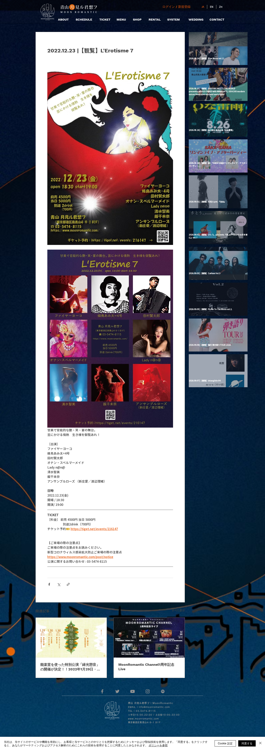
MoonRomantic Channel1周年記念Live (146, 666)
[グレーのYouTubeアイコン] (132, 691)
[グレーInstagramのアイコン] (147, 691)
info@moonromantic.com (154, 707)
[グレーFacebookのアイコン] (102, 691)
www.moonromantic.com (143, 719)
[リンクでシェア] (68, 584)
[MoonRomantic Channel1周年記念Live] (149, 638)
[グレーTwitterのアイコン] (117, 691)
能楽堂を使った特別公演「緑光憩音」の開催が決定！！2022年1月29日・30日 (70, 667)
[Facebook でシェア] (49, 584)
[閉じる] (260, 743)
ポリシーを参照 (158, 745)
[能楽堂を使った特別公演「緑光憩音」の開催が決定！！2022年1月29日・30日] (71, 638)
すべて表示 (178, 610)
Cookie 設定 (225, 743)
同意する (247, 743)
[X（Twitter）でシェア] (59, 584)
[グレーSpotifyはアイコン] (162, 691)
